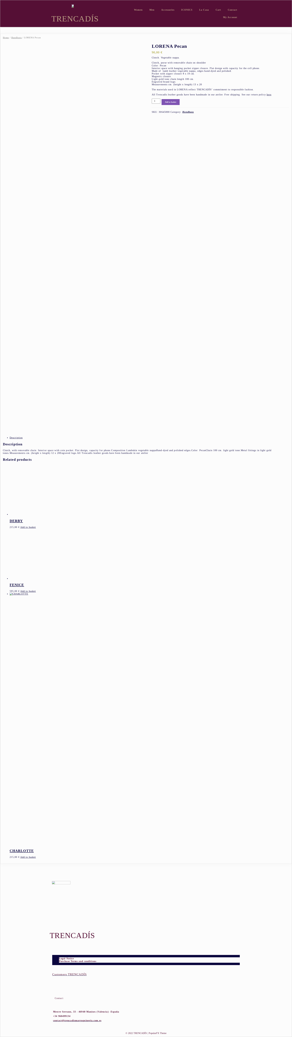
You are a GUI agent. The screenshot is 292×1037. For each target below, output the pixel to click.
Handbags (16, 37)
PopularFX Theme (157, 1033)
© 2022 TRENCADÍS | (137, 1033)
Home (6, 37)
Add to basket (170, 102)
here (269, 94)
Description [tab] (16, 437)
